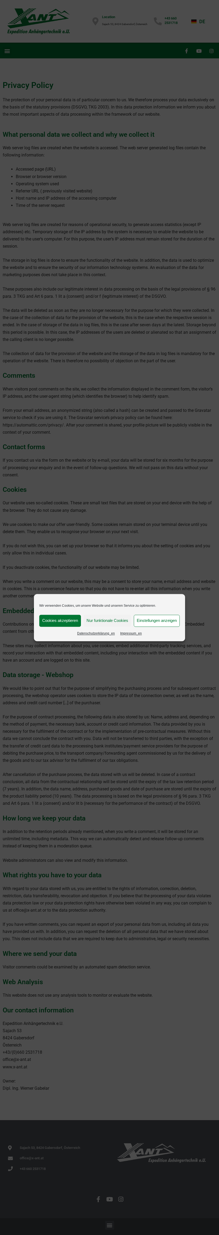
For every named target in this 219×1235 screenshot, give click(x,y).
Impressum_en (131, 633)
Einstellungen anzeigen (157, 620)
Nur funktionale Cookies (107, 620)
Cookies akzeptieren (60, 620)
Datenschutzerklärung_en (96, 633)
